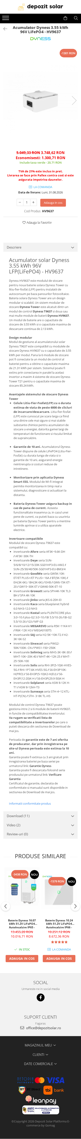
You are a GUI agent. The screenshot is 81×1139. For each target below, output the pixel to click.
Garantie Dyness (40, 766)
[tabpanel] (40, 96)
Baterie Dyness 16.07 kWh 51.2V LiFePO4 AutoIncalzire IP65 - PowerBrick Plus (22, 924)
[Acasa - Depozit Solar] (40, 6)
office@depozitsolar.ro (43, 1028)
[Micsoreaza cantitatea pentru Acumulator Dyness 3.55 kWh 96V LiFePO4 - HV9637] (20, 202)
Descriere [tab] (14, 247)
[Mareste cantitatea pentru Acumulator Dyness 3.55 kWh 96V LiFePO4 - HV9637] (33, 202)
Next (74, 100)
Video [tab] (13, 825)
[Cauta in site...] (76, 18)
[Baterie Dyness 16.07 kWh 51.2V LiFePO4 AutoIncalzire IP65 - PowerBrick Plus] (22, 891)
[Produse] (6, 19)
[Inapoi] (3, 29)
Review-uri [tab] (17, 834)
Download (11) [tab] (18, 816)
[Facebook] (41, 997)
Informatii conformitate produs (30, 803)
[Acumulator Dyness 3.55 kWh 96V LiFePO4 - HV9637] (40, 96)
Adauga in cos (53, 203)
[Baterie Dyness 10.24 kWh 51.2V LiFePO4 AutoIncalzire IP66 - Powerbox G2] (59, 891)
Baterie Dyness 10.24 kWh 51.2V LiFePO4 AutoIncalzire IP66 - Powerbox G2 (59, 924)
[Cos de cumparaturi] (65, 18)
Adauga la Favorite (39, 222)
